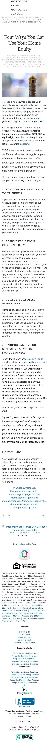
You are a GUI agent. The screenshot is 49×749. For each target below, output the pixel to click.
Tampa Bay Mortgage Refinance (24, 664)
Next (44, 515)
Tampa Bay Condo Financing (24, 653)
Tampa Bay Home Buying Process (24, 675)
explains (33, 407)
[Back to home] (25, 5)
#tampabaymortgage (24, 487)
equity (5, 105)
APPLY (11, 533)
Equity (16, 108)
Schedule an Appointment (24, 642)
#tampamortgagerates (24, 507)
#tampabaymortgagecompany (24, 494)
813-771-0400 (24, 632)
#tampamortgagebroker (34, 501)
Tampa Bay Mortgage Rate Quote (24, 677)
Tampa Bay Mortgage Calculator (24, 672)
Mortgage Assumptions (23, 616)
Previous (6, 515)
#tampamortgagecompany (24, 504)
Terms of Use (22, 621)
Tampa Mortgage (32, 66)
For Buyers (21, 62)
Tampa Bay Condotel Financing (25, 656)
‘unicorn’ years (34, 118)
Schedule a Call (24, 640)
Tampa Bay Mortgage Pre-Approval (24, 680)
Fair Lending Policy (27, 613)
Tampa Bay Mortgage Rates (24, 658)
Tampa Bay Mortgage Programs (24, 661)
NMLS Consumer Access (33, 618)
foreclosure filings (33, 359)
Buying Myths (20, 60)
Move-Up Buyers (30, 64)
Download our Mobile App (24, 544)
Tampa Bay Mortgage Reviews (24, 682)
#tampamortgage (11, 501)
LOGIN (37, 533)
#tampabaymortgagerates (24, 497)
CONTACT (24, 533)
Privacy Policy (7, 621)
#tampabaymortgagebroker (24, 491)
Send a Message (24, 637)
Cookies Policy (20, 610)
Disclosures (35, 610)
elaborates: (25, 143)
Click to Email (24, 634)
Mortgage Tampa (11, 64)
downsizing (30, 209)
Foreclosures (35, 62)
